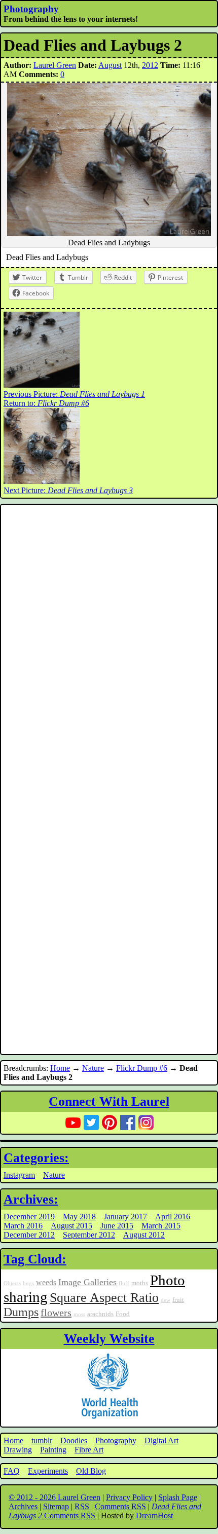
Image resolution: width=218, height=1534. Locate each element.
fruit (178, 1299)
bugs (28, 1283)
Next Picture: (68, 490)
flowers (56, 1312)
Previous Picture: (74, 394)
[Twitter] (91, 1122)
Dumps (21, 1312)
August (110, 65)
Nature (93, 1068)
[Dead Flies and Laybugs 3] (42, 481)
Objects (12, 1283)
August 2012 (144, 1234)
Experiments (48, 1471)
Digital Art (161, 1440)
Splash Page (177, 1497)
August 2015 (71, 1225)
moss (79, 1314)
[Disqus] (109, 643)
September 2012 (89, 1234)
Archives (23, 1506)
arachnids (100, 1314)
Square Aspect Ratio (104, 1297)
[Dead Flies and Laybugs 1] (42, 385)
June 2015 (116, 1225)
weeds (46, 1282)
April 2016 (172, 1216)
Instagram (19, 1175)
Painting (53, 1449)
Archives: (31, 1199)
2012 (150, 65)
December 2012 (29, 1234)
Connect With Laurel (109, 1101)
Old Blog (91, 1471)
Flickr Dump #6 (141, 1068)
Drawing (18, 1449)
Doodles (73, 1440)
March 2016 (23, 1225)
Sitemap (56, 1506)
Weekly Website (109, 1338)
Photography (31, 9)
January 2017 (125, 1216)
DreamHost (154, 1515)
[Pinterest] (109, 1122)
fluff (124, 1283)
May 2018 (79, 1216)
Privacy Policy (129, 1497)
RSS (82, 1506)
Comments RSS (120, 1506)
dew (165, 1300)
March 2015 (160, 1225)
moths (139, 1283)
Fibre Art (89, 1449)
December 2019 (29, 1216)
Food (123, 1314)
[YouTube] (73, 1122)
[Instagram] (146, 1122)
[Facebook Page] (127, 1122)
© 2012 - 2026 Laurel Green (54, 1497)
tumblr (41, 1440)
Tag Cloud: (35, 1259)
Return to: (46, 403)
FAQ (12, 1471)
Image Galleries (87, 1282)
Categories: (36, 1157)
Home (60, 1068)
